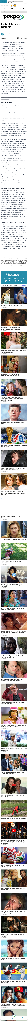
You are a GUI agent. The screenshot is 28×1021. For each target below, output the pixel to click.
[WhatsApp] (18, 38)
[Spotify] (20, 8)
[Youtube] (16, 8)
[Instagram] (8, 8)
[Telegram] (22, 38)
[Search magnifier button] (26, 12)
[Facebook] (4, 8)
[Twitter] (12, 8)
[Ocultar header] (25, 1)
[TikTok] (24, 8)
